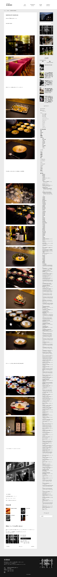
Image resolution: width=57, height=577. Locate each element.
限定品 (41, 170)
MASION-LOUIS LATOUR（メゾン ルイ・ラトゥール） (47, 437)
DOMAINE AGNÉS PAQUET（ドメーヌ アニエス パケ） (47, 376)
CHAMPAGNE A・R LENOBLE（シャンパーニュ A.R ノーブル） (47, 269)
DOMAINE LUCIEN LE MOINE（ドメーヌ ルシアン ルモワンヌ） (47, 408)
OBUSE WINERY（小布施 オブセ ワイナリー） (47, 248)
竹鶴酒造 (43, 237)
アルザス (43, 122)
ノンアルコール (42, 159)
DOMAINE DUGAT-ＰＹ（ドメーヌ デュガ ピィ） (47, 412)
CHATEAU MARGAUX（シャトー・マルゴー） (47, 484)
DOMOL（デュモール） (45, 499)
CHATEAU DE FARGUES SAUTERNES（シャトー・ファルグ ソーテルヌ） (47, 473)
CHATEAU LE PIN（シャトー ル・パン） (47, 476)
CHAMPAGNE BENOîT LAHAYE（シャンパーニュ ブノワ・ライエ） (47, 295)
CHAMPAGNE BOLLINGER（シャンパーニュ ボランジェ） (47, 279)
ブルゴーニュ (44, 120)
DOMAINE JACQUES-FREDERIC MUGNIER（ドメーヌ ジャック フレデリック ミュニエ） (47, 383)
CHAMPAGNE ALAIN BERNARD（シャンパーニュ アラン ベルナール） (47, 266)
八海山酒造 (44, 204)
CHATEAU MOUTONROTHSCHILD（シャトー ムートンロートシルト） (47, 486)
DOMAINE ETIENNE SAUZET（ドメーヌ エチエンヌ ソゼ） (47, 378)
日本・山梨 (44, 116)
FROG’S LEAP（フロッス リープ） (47, 506)
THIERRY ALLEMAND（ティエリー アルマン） (47, 418)
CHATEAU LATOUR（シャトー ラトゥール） (47, 478)
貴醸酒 (41, 135)
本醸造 (43, 146)
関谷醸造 (43, 219)
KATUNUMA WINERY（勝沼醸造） (47, 249)
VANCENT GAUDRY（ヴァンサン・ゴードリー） (47, 458)
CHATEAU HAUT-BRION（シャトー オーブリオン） (47, 492)
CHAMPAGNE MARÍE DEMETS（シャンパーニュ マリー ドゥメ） (47, 318)
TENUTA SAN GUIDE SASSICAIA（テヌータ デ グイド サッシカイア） (47, 503)
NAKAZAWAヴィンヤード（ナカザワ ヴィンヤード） (47, 244)
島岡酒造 (43, 206)
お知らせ (41, 132)
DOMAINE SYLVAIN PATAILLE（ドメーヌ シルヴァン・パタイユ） (47, 446)
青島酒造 (43, 212)
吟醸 (41, 134)
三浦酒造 (43, 196)
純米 (43, 144)
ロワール (43, 121)
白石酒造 (43, 257)
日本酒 (41, 137)
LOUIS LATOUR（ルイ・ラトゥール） (47, 422)
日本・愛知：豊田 (43, 129)
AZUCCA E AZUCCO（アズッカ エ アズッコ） (47, 254)
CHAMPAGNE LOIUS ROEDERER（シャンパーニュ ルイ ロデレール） (47, 312)
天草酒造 (43, 256)
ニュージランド (42, 160)
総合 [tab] (50, 61)
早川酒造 (43, 220)
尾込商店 (43, 255)
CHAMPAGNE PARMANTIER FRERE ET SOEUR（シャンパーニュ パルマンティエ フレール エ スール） (47, 331)
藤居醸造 (43, 261)
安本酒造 (43, 214)
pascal (43, 180)
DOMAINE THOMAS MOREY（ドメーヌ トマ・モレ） (47, 448)
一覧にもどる (20, 546)
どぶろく (43, 148)
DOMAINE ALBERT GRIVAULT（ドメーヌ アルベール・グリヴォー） (47, 353)
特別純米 (43, 143)
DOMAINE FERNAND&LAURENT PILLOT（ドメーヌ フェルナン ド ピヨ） (47, 369)
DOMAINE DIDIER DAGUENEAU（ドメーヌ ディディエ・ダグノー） (47, 453)
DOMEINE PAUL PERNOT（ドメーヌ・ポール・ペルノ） (47, 395)
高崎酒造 (43, 259)
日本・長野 (44, 115)
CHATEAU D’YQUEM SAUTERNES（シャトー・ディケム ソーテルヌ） (47, 470)
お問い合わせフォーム (26, 538)
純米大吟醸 (44, 139)
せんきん (43, 210)
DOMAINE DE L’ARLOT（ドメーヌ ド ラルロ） (47, 365)
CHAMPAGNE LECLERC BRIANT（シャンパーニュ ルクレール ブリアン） (47, 345)
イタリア (43, 126)
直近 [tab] (43, 61)
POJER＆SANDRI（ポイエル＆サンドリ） (47, 496)
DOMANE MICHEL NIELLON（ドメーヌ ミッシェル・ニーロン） (47, 426)
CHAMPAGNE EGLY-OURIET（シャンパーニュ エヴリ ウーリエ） (47, 284)
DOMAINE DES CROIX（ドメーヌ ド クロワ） (47, 367)
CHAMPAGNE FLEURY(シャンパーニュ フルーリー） (47, 276)
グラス (41, 151)
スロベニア (44, 127)
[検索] (52, 23)
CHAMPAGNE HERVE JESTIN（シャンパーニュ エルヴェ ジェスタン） (47, 291)
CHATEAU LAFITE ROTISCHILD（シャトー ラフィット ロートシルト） (47, 489)
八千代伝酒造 (44, 264)
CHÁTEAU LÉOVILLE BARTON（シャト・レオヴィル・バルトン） (47, 481)
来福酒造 (43, 205)
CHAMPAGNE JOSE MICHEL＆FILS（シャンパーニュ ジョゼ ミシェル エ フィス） (47, 301)
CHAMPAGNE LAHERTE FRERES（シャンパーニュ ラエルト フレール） (47, 304)
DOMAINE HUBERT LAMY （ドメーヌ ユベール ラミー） (47, 386)
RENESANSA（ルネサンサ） (46, 493)
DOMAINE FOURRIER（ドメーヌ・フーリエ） (47, 401)
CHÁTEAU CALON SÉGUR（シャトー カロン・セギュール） (47, 468)
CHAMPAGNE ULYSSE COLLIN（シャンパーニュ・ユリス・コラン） (47, 348)
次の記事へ (32, 546)
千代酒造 (43, 225)
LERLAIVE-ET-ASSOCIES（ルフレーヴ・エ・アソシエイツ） (47, 420)
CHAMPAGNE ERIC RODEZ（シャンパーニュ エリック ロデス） (47, 289)
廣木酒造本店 (44, 200)
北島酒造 (43, 224)
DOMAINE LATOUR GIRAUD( (46, 192)
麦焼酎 (41, 154)
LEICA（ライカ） (45, 509)
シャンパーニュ (44, 117)
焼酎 (41, 130)
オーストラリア (42, 108)
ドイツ (41, 162)
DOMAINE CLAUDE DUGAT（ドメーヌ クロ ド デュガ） (47, 361)
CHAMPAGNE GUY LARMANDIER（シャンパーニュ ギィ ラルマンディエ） (47, 315)
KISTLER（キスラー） (45, 184)
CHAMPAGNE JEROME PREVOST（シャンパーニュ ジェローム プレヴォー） (47, 298)
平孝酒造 (43, 198)
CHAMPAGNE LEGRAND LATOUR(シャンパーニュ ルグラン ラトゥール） (47, 324)
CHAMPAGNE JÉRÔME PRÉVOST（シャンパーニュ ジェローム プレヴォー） (47, 339)
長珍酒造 (43, 215)
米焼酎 (41, 156)
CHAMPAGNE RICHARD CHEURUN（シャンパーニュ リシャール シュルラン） (47, 321)
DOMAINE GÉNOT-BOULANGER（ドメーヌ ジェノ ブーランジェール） (47, 373)
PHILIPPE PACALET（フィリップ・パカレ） (47, 444)
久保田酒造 (44, 211)
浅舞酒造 (43, 199)
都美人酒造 (44, 231)
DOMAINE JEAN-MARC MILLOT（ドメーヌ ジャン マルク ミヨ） (47, 391)
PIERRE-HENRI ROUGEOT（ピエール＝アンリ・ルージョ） (47, 399)
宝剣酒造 (43, 235)
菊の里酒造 (44, 207)
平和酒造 (43, 226)
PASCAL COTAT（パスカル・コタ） (47, 462)
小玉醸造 (43, 260)
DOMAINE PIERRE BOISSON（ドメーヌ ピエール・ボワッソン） (47, 442)
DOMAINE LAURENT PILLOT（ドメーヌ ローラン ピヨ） (47, 397)
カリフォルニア (42, 163)
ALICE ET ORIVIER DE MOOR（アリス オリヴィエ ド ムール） (47, 356)
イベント (41, 171)
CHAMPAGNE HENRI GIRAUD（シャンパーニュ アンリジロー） (47, 334)
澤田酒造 (43, 217)
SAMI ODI (43, 179)
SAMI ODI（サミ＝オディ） (46, 178)
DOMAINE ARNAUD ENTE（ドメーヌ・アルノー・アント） (47, 186)
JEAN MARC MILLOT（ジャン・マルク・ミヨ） (47, 456)
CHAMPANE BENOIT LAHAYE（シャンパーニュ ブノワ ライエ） (47, 274)
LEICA (41, 167)
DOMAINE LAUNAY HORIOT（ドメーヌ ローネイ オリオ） (47, 406)
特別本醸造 (44, 145)
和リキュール (42, 110)
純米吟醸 (43, 141)
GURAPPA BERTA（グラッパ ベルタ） (47, 501)
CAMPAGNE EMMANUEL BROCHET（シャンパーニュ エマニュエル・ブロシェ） (47, 286)
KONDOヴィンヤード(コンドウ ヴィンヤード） (47, 241)
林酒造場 (43, 174)
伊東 (43, 216)
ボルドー (43, 123)
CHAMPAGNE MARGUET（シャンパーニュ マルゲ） (47, 310)
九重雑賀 (43, 227)
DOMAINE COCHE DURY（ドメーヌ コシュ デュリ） (47, 363)
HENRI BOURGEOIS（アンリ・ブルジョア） (47, 460)
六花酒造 (43, 176)
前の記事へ (8, 546)
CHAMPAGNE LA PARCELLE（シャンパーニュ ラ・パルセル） (47, 351)
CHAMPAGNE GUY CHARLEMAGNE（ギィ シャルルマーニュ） (47, 327)
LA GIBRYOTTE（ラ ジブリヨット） (47, 388)
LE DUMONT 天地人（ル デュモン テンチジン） (47, 393)
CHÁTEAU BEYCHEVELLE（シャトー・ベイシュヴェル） (47, 466)
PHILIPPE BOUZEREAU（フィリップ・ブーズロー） (47, 433)
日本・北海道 (44, 113)
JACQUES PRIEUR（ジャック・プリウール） (47, 435)
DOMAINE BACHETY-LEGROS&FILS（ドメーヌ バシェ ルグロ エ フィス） (47, 415)
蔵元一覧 (41, 173)
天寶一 (43, 236)
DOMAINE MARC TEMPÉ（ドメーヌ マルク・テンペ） (47, 450)
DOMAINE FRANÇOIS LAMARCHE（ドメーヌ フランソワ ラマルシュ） (47, 380)
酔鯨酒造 (43, 175)
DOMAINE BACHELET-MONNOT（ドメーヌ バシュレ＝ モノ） (47, 358)
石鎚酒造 (43, 233)
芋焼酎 (41, 152)
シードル (41, 149)
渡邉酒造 (43, 209)
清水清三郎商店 (44, 222)
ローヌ (43, 125)
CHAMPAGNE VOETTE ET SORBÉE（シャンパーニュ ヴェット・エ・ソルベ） (47, 271)
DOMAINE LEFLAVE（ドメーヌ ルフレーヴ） (47, 410)
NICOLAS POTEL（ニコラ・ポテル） (47, 439)
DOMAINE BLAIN (45, 187)
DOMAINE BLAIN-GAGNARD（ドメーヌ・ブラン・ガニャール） (47, 189)
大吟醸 (43, 140)
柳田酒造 (43, 262)
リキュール (44, 111)
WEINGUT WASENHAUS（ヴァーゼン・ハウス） (47, 508)
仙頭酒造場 (44, 232)
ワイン (41, 112)
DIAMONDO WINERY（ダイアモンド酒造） (47, 251)
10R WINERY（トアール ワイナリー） (47, 246)
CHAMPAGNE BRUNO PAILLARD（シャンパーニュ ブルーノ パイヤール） (47, 281)
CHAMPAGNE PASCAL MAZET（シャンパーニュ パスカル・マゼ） (47, 336)
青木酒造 (43, 201)
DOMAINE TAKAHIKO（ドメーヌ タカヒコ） (47, 239)
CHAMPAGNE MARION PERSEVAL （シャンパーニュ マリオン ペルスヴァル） (47, 307)
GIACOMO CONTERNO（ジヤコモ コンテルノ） (47, 498)
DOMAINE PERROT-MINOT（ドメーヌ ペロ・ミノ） (47, 431)
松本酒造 (43, 230)
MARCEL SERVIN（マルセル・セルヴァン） (47, 404)
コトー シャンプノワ (45, 118)
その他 (41, 168)
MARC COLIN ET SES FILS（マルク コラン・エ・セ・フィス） (47, 424)
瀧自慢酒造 (44, 221)
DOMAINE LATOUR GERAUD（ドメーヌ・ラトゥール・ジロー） (47, 194)
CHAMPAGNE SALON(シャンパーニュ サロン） (47, 343)
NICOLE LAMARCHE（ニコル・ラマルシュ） (47, 429)
